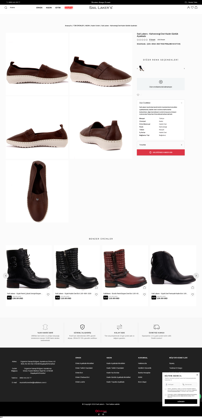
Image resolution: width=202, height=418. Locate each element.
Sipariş (171, 363)
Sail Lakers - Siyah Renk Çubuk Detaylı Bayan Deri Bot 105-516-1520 (25, 293)
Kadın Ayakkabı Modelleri (116, 363)
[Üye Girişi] (188, 7)
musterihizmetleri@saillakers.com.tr (33, 382)
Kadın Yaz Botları (113, 373)
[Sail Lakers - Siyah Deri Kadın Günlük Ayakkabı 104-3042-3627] (142, 68)
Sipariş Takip (192, 2)
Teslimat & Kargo (175, 368)
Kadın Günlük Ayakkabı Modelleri (119, 377)
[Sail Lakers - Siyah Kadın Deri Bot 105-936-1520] (77, 268)
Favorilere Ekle (48, 294)
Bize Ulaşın (142, 382)
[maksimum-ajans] (101, 411)
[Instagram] (103, 414)
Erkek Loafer (80, 382)
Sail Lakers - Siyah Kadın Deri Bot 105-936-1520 (73, 293)
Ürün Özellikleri (144, 103)
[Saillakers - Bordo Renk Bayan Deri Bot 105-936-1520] (125, 268)
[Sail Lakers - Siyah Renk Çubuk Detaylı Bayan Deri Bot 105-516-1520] (29, 268)
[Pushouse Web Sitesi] (196, 405)
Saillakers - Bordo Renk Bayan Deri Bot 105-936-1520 (121, 293)
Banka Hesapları (144, 373)
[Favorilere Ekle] (139, 95)
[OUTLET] (68, 7)
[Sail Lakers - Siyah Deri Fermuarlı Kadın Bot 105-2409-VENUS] (173, 268)
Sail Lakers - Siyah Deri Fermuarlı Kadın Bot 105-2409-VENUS (170, 293)
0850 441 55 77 (14, 2)
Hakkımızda (142, 363)
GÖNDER (181, 401)
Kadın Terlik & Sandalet (115, 368)
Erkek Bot (79, 373)
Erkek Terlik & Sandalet (84, 368)
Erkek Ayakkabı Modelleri (85, 363)
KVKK (140, 377)
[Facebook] (99, 414)
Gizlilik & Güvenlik (144, 368)
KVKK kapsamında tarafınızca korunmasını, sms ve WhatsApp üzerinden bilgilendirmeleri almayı (182, 395)
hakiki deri (153, 109)
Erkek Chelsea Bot (83, 377)
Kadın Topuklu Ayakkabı (115, 382)
